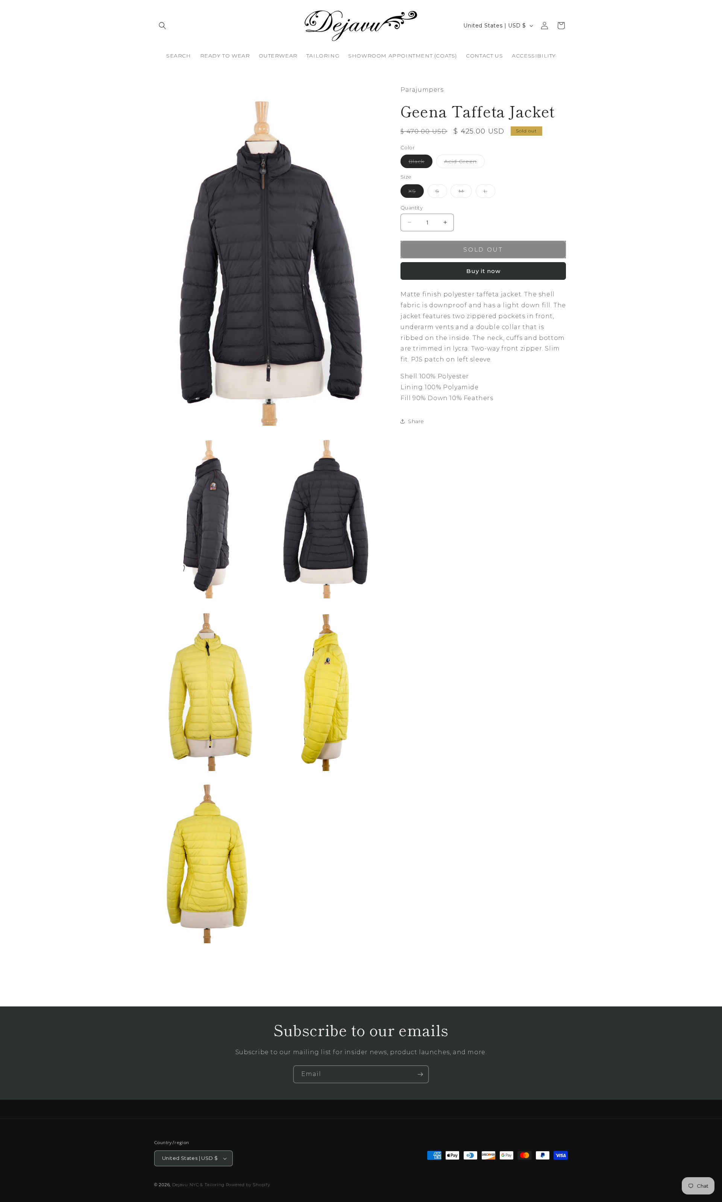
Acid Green (464, 163)
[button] (162, 25)
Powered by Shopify (248, 1184)
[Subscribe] (420, 1074)
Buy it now (483, 271)
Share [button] (416, 420)
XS (416, 192)
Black (420, 163)
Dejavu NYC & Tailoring (198, 1184)
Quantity (411, 207)
